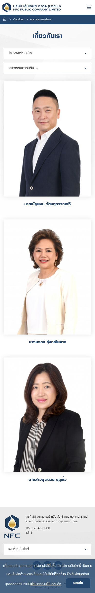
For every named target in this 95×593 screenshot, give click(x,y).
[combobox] (47, 53)
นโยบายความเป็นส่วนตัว (45, 583)
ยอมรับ (78, 583)
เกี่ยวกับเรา (18, 19)
